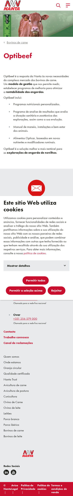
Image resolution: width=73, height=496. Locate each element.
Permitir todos (35, 280)
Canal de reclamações (18, 343)
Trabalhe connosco (16, 337)
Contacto (9, 331)
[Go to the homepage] (26, 454)
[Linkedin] (6, 472)
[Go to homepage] (12, 5)
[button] (58, 5)
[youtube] (13, 472)
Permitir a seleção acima (25, 290)
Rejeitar (56, 290)
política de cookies (35, 253)
